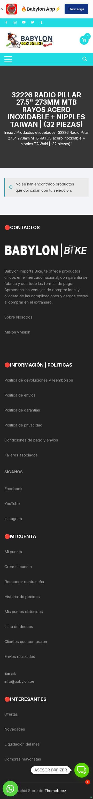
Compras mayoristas (22, 759)
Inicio (8, 132)
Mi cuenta (13, 551)
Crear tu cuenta (18, 566)
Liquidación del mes (22, 744)
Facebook (13, 488)
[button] (10, 788)
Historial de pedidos (22, 596)
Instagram (13, 518)
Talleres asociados (21, 455)
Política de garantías (22, 410)
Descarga (76, 9)
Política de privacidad (23, 425)
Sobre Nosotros (18, 317)
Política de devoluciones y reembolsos (38, 380)
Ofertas (11, 714)
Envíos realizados (19, 656)
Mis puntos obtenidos (23, 611)
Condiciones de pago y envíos (31, 440)
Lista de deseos (18, 626)
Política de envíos (20, 395)
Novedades (14, 729)
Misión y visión (17, 332)
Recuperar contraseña (24, 581)
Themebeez (55, 790)
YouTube (12, 503)
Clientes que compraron (25, 641)
